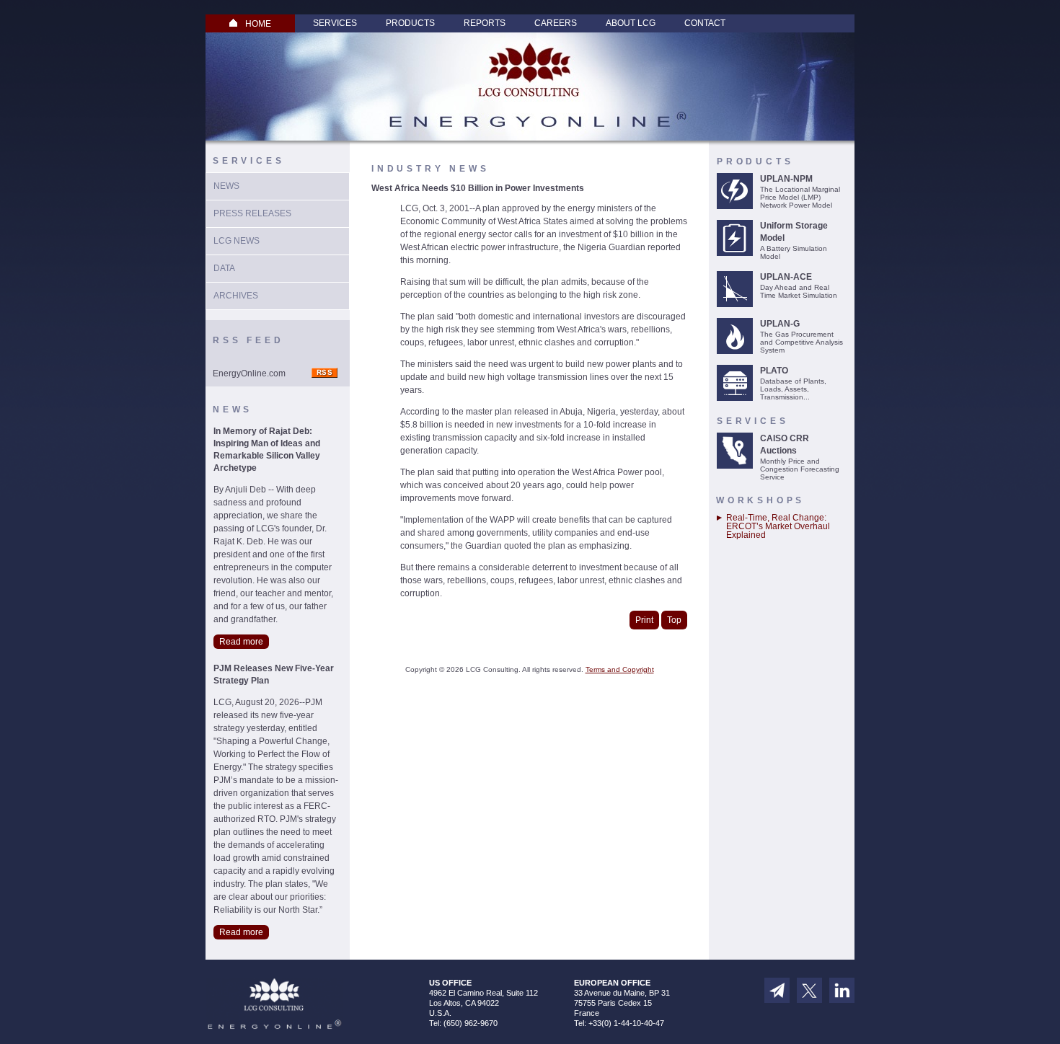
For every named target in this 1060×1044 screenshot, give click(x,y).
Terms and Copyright (620, 669)
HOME (258, 24)
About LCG (630, 23)
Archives (235, 296)
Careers (555, 23)
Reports (484, 23)
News (226, 186)
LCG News (236, 241)
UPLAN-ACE (786, 277)
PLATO (774, 371)
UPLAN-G (780, 324)
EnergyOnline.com (249, 373)
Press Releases (252, 213)
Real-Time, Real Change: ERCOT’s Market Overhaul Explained (778, 526)
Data (224, 268)
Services (335, 23)
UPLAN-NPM (786, 179)
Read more (241, 642)
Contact (704, 23)
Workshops (760, 500)
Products (410, 23)
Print (644, 620)
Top (674, 620)
